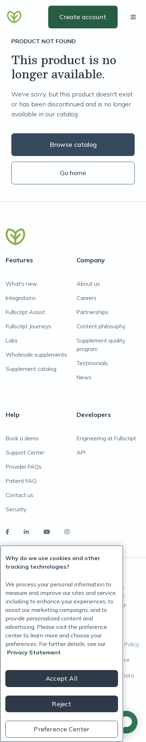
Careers (86, 297)
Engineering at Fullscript (106, 438)
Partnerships (92, 312)
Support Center (25, 452)
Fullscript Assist (25, 312)
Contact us (19, 494)
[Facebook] (7, 532)
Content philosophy (101, 326)
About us (88, 283)
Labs (12, 340)
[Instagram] (66, 532)
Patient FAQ (21, 480)
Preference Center (61, 729)
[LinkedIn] (26, 532)
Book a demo (22, 438)
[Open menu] (134, 17)
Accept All (62, 678)
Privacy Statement (34, 652)
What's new (21, 283)
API (81, 452)
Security (16, 509)
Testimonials (92, 363)
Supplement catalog (31, 368)
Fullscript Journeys (28, 326)
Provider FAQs (23, 466)
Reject (61, 704)
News (84, 377)
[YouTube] (47, 532)
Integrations (21, 297)
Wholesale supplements (36, 354)
